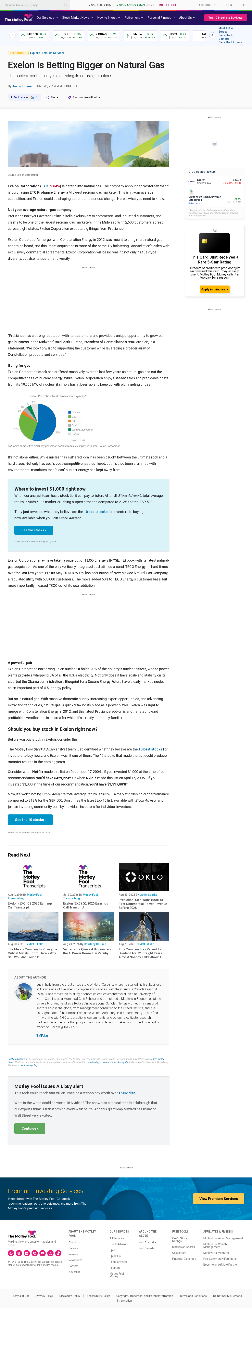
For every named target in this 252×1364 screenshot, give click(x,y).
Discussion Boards (183, 1246)
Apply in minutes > (214, 289)
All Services (117, 1238)
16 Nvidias (127, 1093)
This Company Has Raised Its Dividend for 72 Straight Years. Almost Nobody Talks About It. (141, 953)
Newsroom (75, 1260)
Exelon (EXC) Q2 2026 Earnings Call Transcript (30, 905)
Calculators (179, 1252)
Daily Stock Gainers (226, 37)
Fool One (115, 1267)
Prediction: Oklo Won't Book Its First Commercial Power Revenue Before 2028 (143, 904)
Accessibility (207, 5)
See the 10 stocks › (30, 820)
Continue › (29, 1128)
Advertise (75, 1271)
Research (74, 1254)
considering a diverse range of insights (107, 1062)
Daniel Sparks (148, 894)
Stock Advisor (118, 1244)
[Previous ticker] (12, 35)
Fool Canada (146, 1248)
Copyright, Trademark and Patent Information (144, 1295)
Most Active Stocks (226, 30)
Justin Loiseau (22, 86)
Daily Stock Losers (230, 42)
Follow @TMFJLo (63, 1027)
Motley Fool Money (117, 1275)
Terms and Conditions (193, 1295)
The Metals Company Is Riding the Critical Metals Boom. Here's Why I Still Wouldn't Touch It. (32, 953)
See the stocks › (33, 530)
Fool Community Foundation (220, 1258)
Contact (73, 1266)
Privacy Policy (44, 1295)
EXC (45, 186)
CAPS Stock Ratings (179, 1240)
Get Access (194, 203)
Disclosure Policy (69, 1295)
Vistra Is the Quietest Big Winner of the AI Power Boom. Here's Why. (88, 951)
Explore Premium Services (47, 53)
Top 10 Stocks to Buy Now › (225, 17)
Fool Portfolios (119, 1261)
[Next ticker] (212, 35)
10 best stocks (95, 512)
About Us (74, 1242)
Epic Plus (115, 1256)
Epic (112, 1250)
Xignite (38, 1265)
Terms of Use (21, 1295)
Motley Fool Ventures (216, 1252)
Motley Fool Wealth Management (215, 1245)
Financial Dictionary (184, 1258)
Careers (73, 1248)
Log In (228, 5)
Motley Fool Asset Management (223, 1238)
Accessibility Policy (98, 1295)
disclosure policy (28, 1065)
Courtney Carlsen (95, 944)
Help (244, 5)
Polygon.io (52, 1265)
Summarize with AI (85, 97)
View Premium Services (218, 1199)
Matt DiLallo (36, 944)
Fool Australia (147, 1242)
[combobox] (35, 5)
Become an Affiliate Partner (220, 1264)
